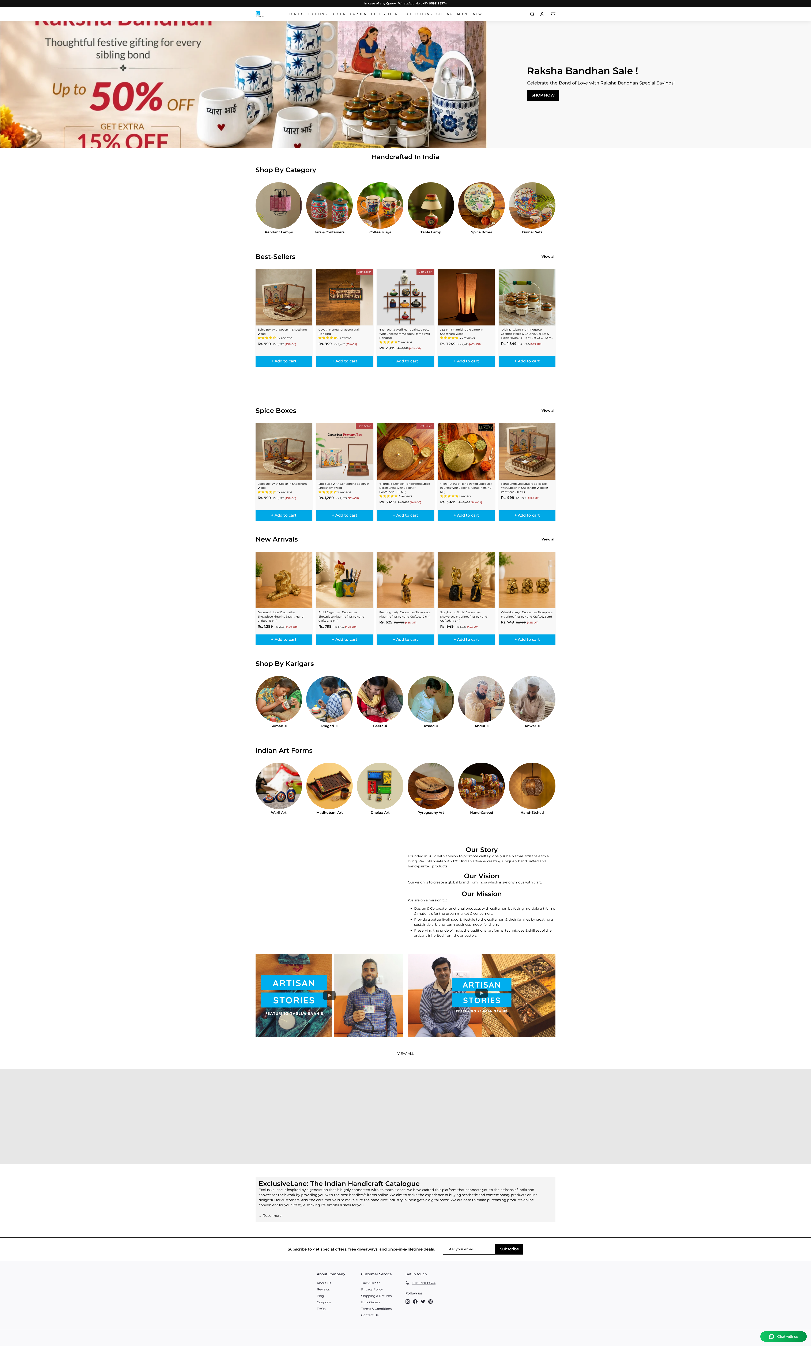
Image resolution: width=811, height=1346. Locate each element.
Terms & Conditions (376, 1309)
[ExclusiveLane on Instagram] (408, 1301)
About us (324, 1283)
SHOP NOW (543, 95)
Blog (320, 1296)
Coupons (324, 1302)
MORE (463, 14)
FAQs (321, 1309)
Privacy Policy (372, 1289)
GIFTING (444, 14)
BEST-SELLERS (385, 14)
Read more (272, 1216)
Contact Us (369, 1315)
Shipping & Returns (376, 1296)
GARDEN (358, 14)
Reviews (323, 1289)
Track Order (370, 1283)
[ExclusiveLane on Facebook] (415, 1301)
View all (548, 257)
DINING (296, 14)
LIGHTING (317, 14)
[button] (267, 338)
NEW (477, 14)
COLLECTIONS (418, 14)
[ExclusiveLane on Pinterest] (430, 1301)
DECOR (339, 14)
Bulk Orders (370, 1302)
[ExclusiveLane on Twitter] (423, 1301)
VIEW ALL (405, 1054)
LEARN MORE (36, 1127)
